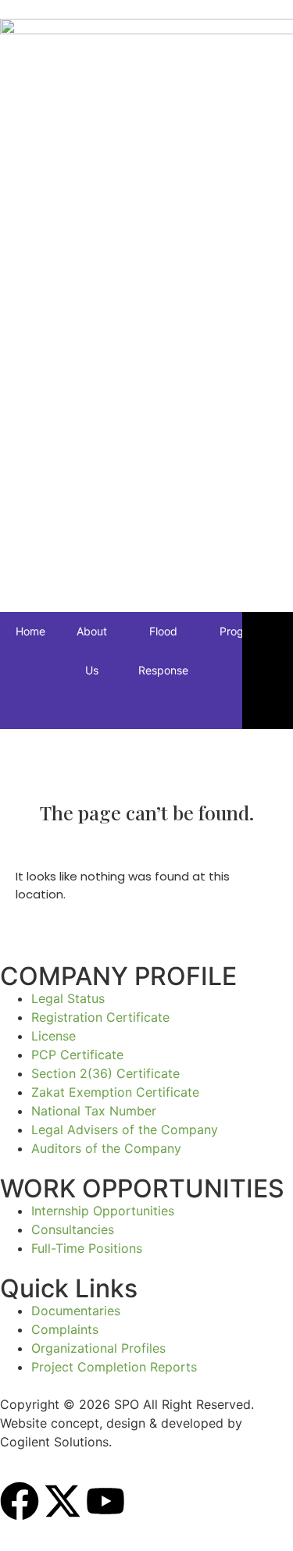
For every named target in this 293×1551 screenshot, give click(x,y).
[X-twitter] (62, 1504)
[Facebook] (19, 1504)
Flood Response (163, 650)
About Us (92, 650)
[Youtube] (105, 1504)
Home (30, 631)
